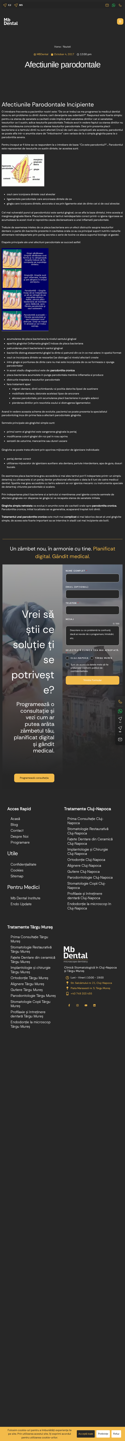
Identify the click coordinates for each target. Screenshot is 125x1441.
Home (57, 46)
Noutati (67, 46)
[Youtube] (86, 1005)
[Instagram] (77, 1005)
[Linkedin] (94, 1005)
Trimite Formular (92, 680)
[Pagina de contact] (120, 739)
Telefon (72, 603)
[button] (120, 21)
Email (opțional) (77, 587)
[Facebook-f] (69, 1005)
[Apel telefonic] (120, 701)
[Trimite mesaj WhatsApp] (120, 711)
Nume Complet (77, 571)
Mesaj (70, 619)
